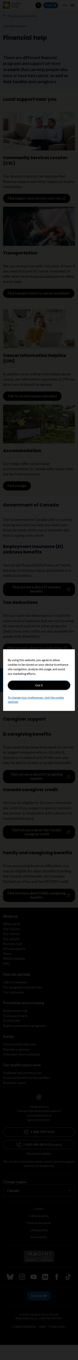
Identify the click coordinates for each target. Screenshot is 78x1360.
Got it (39, 685)
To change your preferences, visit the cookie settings (36, 699)
